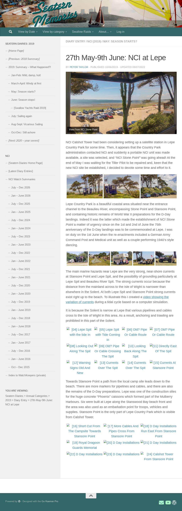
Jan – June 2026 (20, 195)
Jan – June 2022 (20, 260)
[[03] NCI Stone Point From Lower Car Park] (158, 186)
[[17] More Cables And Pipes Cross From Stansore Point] (121, 431)
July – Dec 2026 (20, 187)
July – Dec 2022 (20, 252)
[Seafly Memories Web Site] (174, 502)
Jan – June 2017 (20, 342)
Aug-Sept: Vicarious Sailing (27, 124)
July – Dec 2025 (20, 203)
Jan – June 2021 (20, 277)
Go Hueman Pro (50, 501)
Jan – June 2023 (20, 244)
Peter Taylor (79, 67)
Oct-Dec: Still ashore (23, 132)
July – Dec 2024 (20, 220)
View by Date (26, 31)
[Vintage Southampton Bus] (121, 258)
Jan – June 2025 (20, 211)
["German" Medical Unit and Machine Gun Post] (99, 258)
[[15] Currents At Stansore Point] (162, 365)
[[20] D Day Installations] (121, 442)
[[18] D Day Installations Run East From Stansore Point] (158, 431)
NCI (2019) (94, 41)
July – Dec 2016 (20, 350)
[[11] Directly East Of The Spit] (162, 348)
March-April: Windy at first (26, 83)
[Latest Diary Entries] (21, 171)
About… (104, 31)
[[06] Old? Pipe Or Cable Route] (135, 332)
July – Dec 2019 (20, 301)
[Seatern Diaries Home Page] (25, 162)
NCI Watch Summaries (22, 179)
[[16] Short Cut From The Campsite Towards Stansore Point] (84, 431)
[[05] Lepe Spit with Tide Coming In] (107, 335)
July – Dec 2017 (20, 334)
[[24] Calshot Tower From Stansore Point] (158, 457)
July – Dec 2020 (20, 285)
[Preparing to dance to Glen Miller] (165, 258)
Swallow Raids (81, 31)
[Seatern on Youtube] (167, 502)
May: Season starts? (120, 41)
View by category (53, 31)
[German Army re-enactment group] (77, 258)
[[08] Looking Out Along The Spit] (79, 348)
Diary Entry (75, 41)
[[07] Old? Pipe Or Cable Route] (162, 332)
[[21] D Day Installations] (158, 442)
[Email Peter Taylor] (161, 502)
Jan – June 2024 (20, 228)
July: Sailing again (21, 116)
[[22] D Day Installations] (84, 454)
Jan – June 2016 (20, 358)
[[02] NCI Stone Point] (121, 186)
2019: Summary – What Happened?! (30, 67)
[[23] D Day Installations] (121, 454)
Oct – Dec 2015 (20, 367)
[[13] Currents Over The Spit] (107, 365)
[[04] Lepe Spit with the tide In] (79, 332)
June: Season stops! (23, 99)
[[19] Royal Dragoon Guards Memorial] (84, 445)
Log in (120, 31)
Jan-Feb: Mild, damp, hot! (26, 75)
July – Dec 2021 (20, 269)
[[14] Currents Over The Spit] (135, 365)
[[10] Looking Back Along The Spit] (135, 351)
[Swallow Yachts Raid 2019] (30, 107)
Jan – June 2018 (20, 326)
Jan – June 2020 (20, 293)
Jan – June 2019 (20, 309)
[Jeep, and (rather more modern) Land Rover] (143, 258)
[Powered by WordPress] (19, 501)
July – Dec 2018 (20, 318)
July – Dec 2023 (20, 236)
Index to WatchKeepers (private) (27, 375)
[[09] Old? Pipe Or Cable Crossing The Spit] (107, 351)
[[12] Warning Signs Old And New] (79, 368)
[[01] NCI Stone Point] (84, 186)
